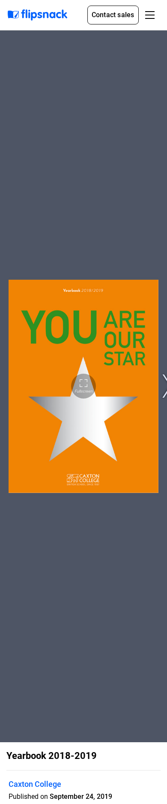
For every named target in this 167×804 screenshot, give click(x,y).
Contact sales (113, 15)
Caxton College (35, 784)
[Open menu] (149, 15)
